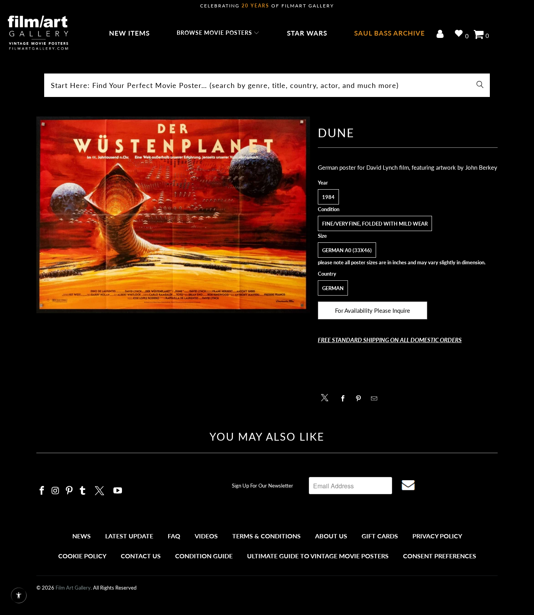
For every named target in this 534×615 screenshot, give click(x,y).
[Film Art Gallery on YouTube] (118, 491)
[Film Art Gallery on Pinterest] (69, 491)
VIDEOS (206, 536)
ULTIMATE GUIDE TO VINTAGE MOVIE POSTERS (318, 555)
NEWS (81, 536)
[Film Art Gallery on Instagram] (56, 491)
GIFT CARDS (380, 536)
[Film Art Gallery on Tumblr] (83, 491)
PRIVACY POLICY (437, 536)
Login (441, 34)
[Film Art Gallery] (38, 33)
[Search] (480, 85)
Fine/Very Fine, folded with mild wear (375, 224)
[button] (218, 33)
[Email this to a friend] (376, 398)
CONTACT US (141, 555)
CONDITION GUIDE (204, 555)
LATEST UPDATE (129, 536)
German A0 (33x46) (347, 250)
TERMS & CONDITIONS (266, 536)
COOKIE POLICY (82, 555)
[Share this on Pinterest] (361, 398)
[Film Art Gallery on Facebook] (42, 491)
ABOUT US (331, 536)
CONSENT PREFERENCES (439, 555)
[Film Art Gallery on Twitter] (100, 489)
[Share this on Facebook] (345, 398)
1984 (328, 197)
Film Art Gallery (73, 588)
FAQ (174, 536)
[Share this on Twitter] (326, 397)
